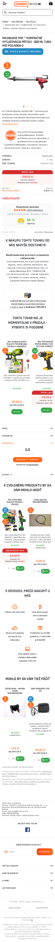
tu (32, 920)
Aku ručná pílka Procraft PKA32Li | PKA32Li (15, 502)
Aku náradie (17, 21)
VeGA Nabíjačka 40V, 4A (40, 689)
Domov (5, 21)
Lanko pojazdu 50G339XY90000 (40, 501)
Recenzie (7, 443)
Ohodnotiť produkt (27, 459)
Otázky (7, 474)
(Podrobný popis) (10, 124)
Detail (17, 412)
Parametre (7, 436)
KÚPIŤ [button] (21, 568)
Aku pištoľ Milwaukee (44, 232)
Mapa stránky (15, 907)
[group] (15, 536)
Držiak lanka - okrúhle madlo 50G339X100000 (15, 691)
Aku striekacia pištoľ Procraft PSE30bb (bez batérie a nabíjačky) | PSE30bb (17, 345)
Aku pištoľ (31, 21)
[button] (20, 568)
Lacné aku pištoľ (26, 767)
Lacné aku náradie (10, 767)
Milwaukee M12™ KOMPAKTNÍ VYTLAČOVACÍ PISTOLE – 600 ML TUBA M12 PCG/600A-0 (27, 773)
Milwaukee (47, 155)
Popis (4, 428)
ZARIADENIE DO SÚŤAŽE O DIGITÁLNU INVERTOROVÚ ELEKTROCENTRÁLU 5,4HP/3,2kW (28, 304)
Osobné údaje (42, 907)
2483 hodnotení (35, 210)
